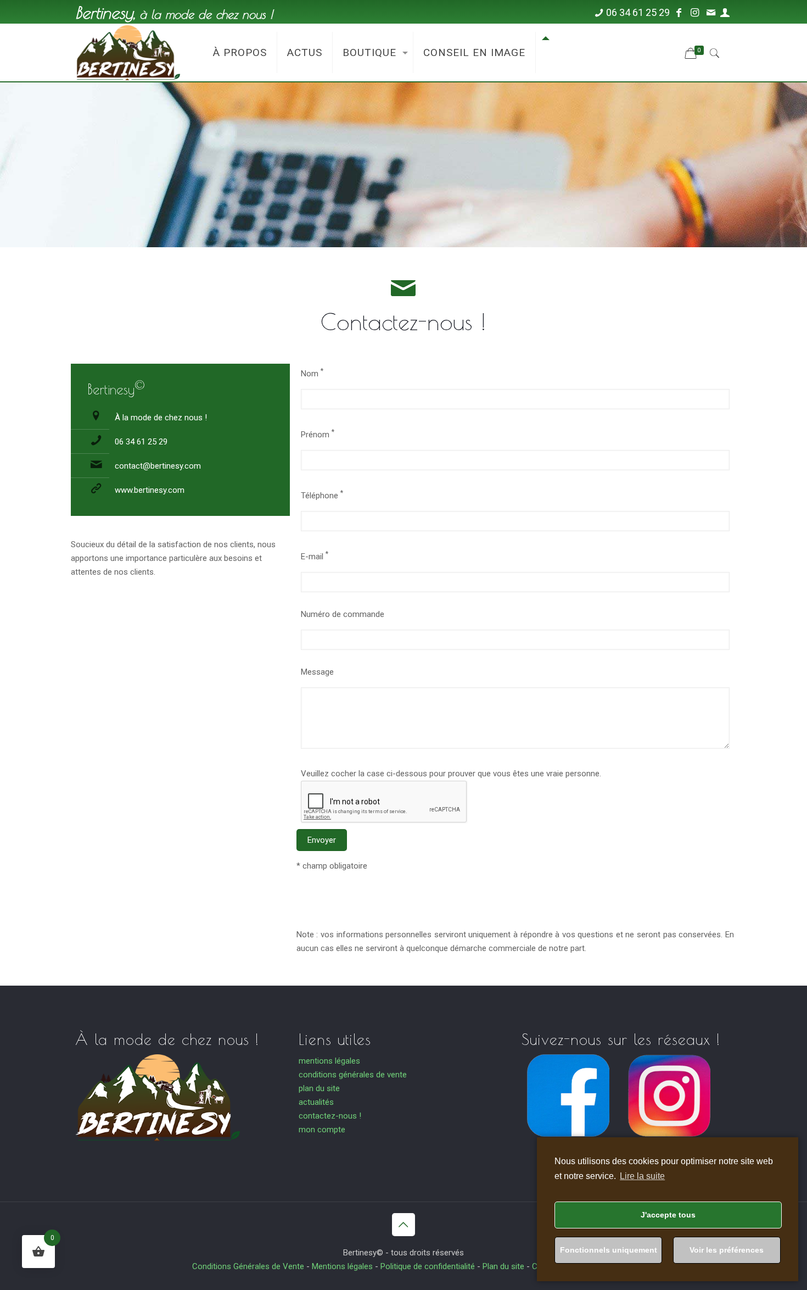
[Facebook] (679, 12)
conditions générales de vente (353, 1075)
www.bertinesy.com (149, 490)
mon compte (322, 1130)
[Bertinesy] (127, 52)
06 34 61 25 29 (638, 12)
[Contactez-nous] (711, 12)
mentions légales (329, 1061)
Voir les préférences (727, 1249)
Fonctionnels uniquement (608, 1249)
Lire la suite (642, 1176)
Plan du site (503, 1266)
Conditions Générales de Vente (248, 1266)
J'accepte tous (668, 1214)
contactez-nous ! (330, 1116)
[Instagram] (695, 12)
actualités (316, 1102)
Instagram (669, 1148)
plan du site (319, 1088)
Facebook (568, 1148)
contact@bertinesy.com (158, 466)
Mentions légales (342, 1266)
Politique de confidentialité (427, 1266)
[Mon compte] (725, 12)
